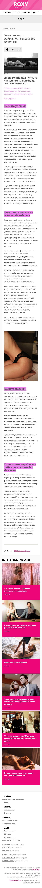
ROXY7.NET (13, 844)
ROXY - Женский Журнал (22, 551)
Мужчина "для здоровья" (16, 662)
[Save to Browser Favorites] (19, 49)
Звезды (17, 12)
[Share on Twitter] (13, 49)
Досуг (35, 12)
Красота (26, 12)
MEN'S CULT (12, 847)
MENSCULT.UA (14, 855)
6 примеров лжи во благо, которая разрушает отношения (20, 626)
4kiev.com (10, 851)
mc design (35, 870)
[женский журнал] (21, 5)
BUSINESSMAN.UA (14, 858)
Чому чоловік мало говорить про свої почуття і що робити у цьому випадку (19, 701)
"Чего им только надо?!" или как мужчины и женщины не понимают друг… (20, 738)
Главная (5, 28)
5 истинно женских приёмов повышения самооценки (17, 589)
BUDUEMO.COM (15, 861)
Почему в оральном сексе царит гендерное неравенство (19, 774)
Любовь (7, 12)
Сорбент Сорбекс (15, 881)
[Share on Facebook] (7, 49)
